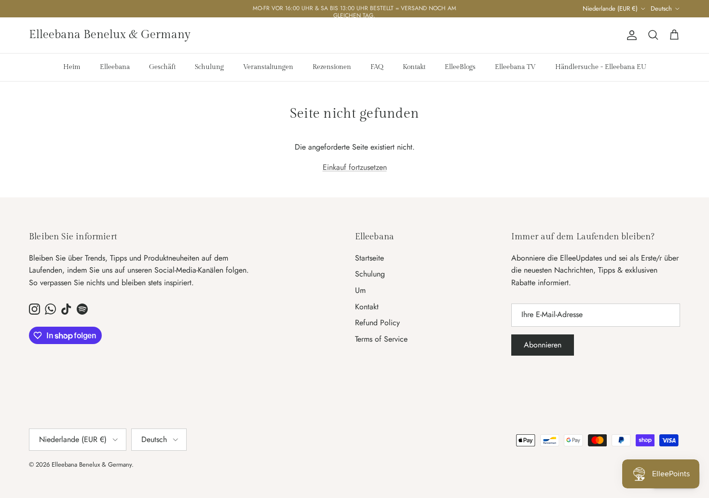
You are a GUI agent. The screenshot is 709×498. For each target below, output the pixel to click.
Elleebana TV (515, 67)
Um (360, 290)
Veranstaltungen (268, 67)
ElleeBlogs (460, 67)
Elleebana (115, 67)
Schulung (209, 67)
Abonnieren (542, 344)
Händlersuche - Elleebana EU (600, 67)
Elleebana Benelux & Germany (92, 464)
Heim (72, 67)
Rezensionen (332, 67)
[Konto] (630, 35)
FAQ (376, 67)
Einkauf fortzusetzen (355, 167)
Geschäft (162, 67)
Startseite (369, 257)
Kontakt (414, 67)
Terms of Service (381, 339)
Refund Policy (377, 322)
